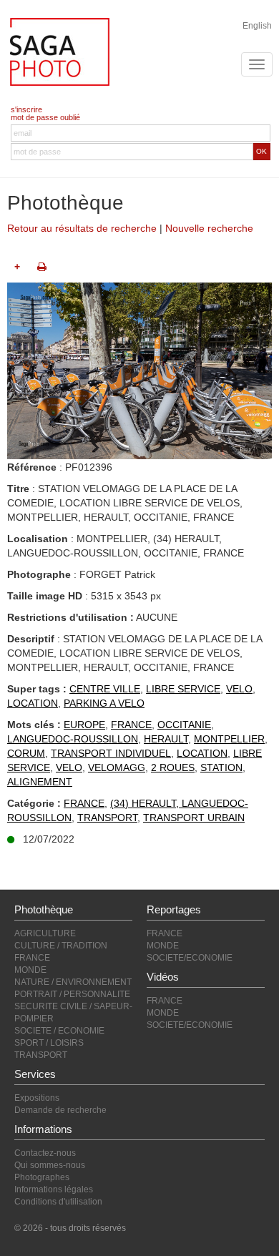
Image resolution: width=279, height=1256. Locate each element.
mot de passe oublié (45, 117)
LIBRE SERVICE (183, 689)
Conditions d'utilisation (58, 1202)
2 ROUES (173, 767)
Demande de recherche (60, 1110)
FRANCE (131, 724)
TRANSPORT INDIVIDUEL (111, 753)
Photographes (41, 1177)
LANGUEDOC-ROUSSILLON (72, 739)
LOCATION (32, 703)
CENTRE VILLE (104, 689)
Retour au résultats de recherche (82, 228)
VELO (239, 689)
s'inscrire (26, 109)
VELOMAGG (116, 767)
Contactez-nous (45, 1153)
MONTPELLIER (229, 739)
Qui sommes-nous (49, 1165)
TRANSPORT (107, 817)
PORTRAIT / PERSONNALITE (72, 994)
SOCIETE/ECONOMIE (189, 958)
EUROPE (84, 724)
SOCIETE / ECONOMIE (59, 1031)
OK (261, 151)
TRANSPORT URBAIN (194, 817)
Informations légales (53, 1189)
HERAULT (166, 739)
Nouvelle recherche (209, 228)
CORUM (26, 753)
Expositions (36, 1098)
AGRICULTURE (45, 933)
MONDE (30, 970)
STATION (221, 767)
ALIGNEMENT (39, 782)
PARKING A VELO (104, 703)
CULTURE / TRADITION (60, 946)
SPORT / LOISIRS (49, 1043)
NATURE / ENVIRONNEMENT (73, 982)
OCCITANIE (184, 724)
